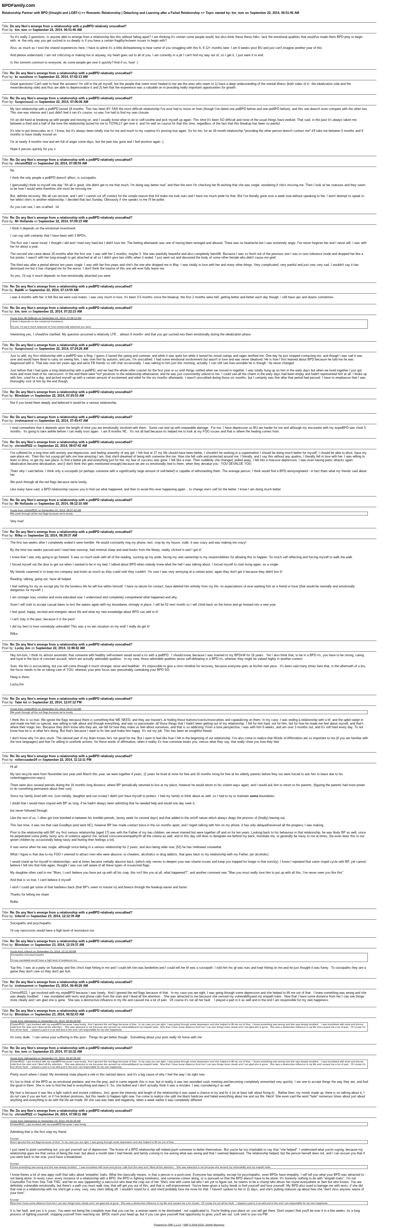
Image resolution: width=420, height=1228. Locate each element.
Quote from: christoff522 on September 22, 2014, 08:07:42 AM (45, 510)
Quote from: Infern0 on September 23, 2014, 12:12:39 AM (43, 951)
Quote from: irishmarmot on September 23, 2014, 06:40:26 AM (45, 1021)
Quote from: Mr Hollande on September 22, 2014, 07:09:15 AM (45, 318)
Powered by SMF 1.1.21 (167, 1224)
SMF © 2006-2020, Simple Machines (203, 1224)
